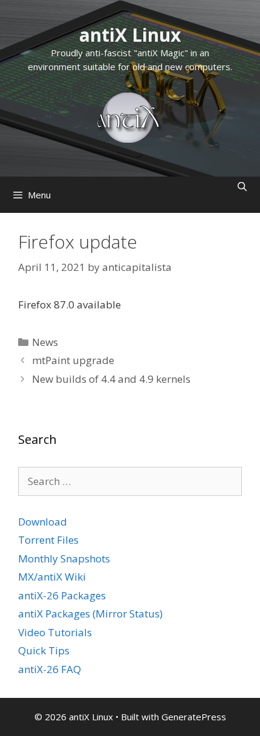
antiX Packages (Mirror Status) (90, 613)
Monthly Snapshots (64, 558)
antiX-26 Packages (62, 595)
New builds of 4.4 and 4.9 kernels (111, 379)
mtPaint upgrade (73, 360)
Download (42, 522)
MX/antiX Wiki (52, 577)
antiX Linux (130, 34)
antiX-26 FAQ (49, 669)
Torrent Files (48, 540)
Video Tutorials (55, 632)
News (45, 342)
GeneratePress (193, 717)
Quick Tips (44, 650)
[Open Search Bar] (242, 187)
